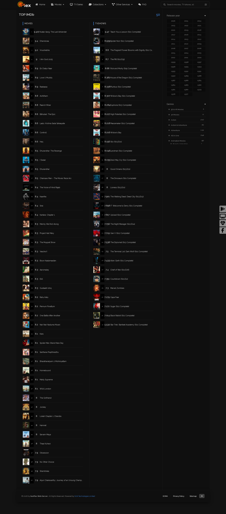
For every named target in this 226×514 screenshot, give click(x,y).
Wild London (45, 389)
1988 (199, 76)
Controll (43, 133)
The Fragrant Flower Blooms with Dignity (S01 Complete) (134, 50)
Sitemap (193, 496)
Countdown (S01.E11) (119, 279)
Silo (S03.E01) (116, 142)
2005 (173, 53)
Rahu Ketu (44, 297)
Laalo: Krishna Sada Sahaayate (52, 123)
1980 (186, 90)
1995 (186, 67)
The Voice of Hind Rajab (50, 187)
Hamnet (43, 425)
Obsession (44, 453)
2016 (186, 35)
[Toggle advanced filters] (206, 4)
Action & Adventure (179, 125)
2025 (186, 21)
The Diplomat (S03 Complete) (123, 242)
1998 (186, 62)
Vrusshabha (45, 50)
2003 (199, 53)
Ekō (41, 279)
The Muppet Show (47, 242)
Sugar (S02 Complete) (119, 306)
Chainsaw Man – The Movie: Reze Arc (55, 178)
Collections (98, 4)
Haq (41, 142)
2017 (173, 35)
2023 (173, 26)
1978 (173, 94)
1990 (173, 76)
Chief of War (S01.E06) (119, 270)
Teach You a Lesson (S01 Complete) (125, 32)
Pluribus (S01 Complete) (120, 87)
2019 (186, 30)
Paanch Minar (45, 105)
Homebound (45, 370)
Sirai (41, 206)
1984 (173, 85)
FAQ (144, 4)
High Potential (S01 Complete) (123, 114)
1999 (173, 62)
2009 (199, 44)
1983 (186, 85)
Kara (41, 334)
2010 (186, 44)
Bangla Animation (180, 144)
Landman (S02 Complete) (121, 151)
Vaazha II (43, 251)
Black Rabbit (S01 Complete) (122, 316)
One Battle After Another (50, 316)
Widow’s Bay (115, 133)
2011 (173, 44)
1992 (186, 71)
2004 (186, 53)
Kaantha (43, 197)
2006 (199, 48)
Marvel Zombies (117, 288)
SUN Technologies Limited (84, 496)
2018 (199, 30)
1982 (199, 85)
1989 (186, 76)
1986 (186, 80)
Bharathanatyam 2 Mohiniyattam (53, 361)
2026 (173, 21)
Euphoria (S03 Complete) (121, 105)
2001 (186, 58)
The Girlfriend (45, 398)
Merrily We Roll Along (49, 224)
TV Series (78, 4)
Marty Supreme (46, 380)
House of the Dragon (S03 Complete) (126, 78)
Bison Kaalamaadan (48, 261)
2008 (173, 48)
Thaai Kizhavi (45, 444)
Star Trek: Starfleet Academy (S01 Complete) (129, 325)
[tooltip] (222, 209)
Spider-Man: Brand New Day (51, 343)
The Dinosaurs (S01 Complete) (123, 178)
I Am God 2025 (46, 59)
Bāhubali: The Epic (47, 114)
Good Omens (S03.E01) (120, 169)
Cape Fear (114, 297)
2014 (173, 39)
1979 (199, 90)
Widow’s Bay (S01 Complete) (122, 96)
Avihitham (44, 96)
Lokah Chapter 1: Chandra (50, 416)
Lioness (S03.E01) (117, 187)
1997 (199, 62)
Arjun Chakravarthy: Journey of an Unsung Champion (62, 480)
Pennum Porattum (47, 306)
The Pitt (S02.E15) (117, 59)
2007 (186, 48)
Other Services (122, 4)
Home (42, 4)
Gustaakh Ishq (46, 288)
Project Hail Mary (47, 233)
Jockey (43, 407)
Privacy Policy (178, 496)
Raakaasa (43, 87)
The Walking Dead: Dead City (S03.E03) (127, 197)
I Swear (43, 160)
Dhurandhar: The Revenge (51, 151)
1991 (199, 71)
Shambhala (44, 471)
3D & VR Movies (177, 109)
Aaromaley (44, 270)
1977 (186, 94)
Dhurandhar (45, 169)
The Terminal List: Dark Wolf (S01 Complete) (129, 251)
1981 (173, 90)
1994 (199, 67)
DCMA (165, 496)
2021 (199, 26)
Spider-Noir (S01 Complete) (122, 41)
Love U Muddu (46, 78)
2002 (173, 58)
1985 (199, 80)
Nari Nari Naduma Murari (50, 325)
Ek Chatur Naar (46, 68)
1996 (173, 67)
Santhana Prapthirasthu (49, 352)
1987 (173, 80)
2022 (186, 26)
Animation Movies (178, 141)
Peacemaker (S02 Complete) (122, 123)
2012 (199, 39)
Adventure (175, 130)
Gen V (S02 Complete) (120, 233)
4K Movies (175, 115)
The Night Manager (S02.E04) (122, 224)
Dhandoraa (44, 41)
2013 (186, 39)
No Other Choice (47, 462)
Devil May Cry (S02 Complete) (123, 160)
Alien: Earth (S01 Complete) (121, 261)
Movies (58, 4)
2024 (199, 21)
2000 (199, 58)
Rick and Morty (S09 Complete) (123, 68)
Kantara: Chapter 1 (47, 215)
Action (173, 120)
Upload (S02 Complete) (120, 215)
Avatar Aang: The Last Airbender (53, 32)
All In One (175, 136)
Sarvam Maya (45, 434)
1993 (173, 71)
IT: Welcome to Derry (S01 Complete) (126, 206)
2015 (199, 35)
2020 (173, 30)
